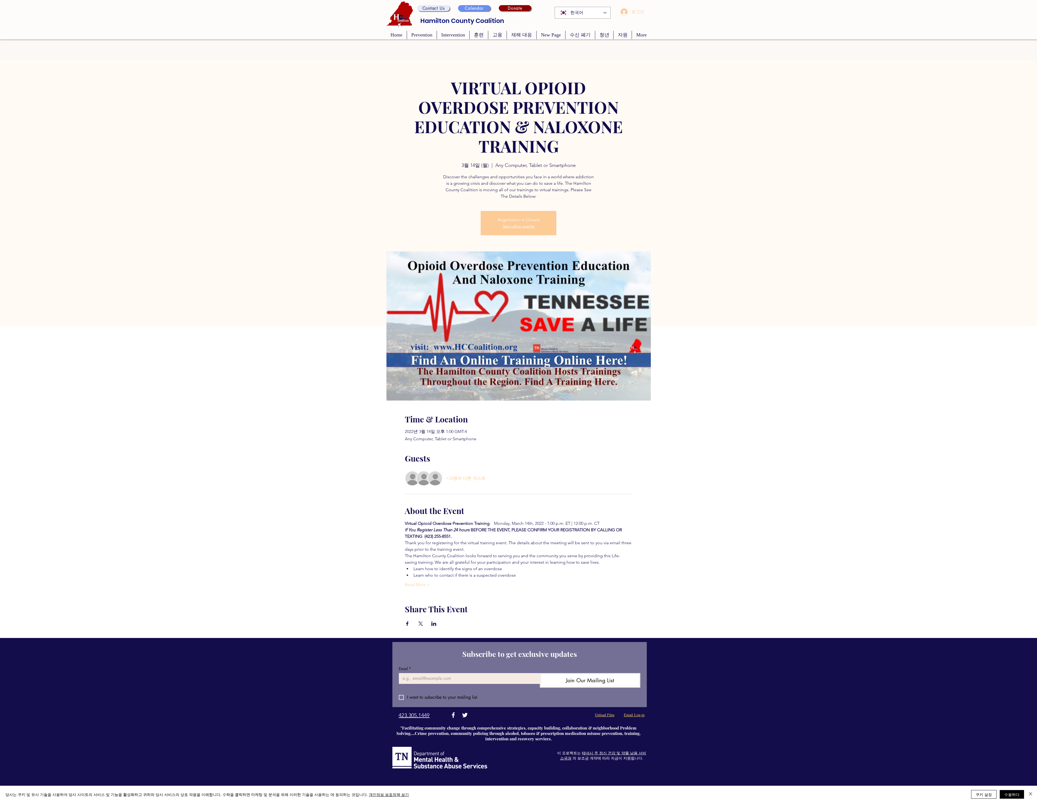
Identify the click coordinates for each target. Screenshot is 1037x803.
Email (405, 668)
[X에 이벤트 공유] (420, 623)
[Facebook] (453, 715)
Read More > (417, 584)
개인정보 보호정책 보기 (389, 794)
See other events (519, 226)
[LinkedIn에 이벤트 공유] (433, 623)
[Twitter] (465, 715)
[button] (433, 8)
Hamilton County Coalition (462, 20)
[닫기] (1030, 794)
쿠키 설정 (984, 794)
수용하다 (1011, 794)
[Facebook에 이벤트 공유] (407, 623)
